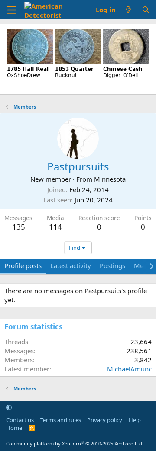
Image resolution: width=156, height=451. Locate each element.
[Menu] (12, 10)
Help (135, 420)
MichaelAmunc (129, 369)
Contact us (20, 420)
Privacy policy (104, 420)
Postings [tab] (112, 265)
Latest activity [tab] (70, 265)
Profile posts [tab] (23, 265)
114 (55, 227)
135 (18, 227)
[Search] (145, 10)
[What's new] (128, 10)
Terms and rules (60, 420)
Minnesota (110, 179)
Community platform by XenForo (74, 443)
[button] (8, 407)
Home (14, 428)
